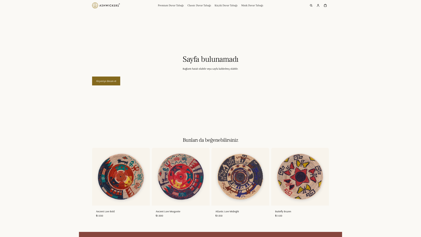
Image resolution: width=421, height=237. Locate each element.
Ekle (147, 200)
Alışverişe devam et (106, 81)
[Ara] (311, 5)
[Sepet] (325, 5)
